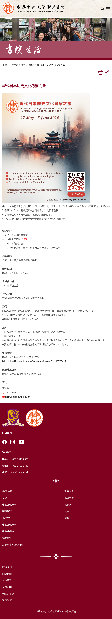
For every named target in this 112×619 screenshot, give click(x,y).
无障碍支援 (8, 593)
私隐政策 (7, 600)
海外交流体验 (28, 64)
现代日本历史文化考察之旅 (51, 64)
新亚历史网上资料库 (12, 544)
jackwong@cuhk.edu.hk (17, 396)
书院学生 (69, 497)
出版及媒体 (8, 531)
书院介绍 (7, 491)
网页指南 (7, 573)
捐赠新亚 (7, 538)
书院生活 (14, 64)
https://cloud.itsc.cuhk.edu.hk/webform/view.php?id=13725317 (34, 361)
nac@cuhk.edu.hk (20, 472)
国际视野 (7, 511)
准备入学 (69, 491)
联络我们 (7, 567)
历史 (4, 497)
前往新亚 (7, 580)
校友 (66, 511)
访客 (66, 518)
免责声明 (7, 587)
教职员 (67, 504)
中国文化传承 (9, 504)
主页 (4, 64)
